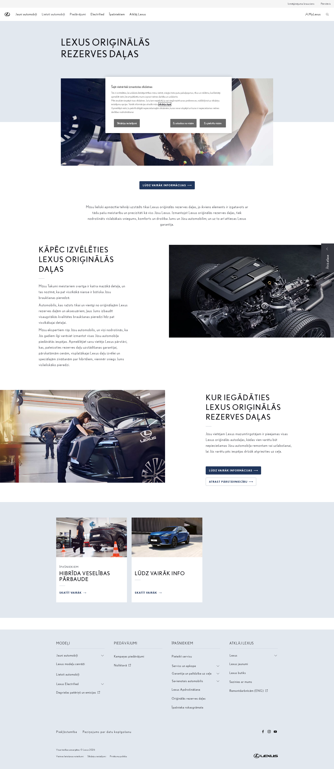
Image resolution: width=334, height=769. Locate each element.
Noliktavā (123, 665)
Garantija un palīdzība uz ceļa (192, 673)
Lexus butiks (237, 673)
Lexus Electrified (67, 684)
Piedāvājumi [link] (78, 14)
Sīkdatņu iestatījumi (96, 756)
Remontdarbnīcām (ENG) (248, 691)
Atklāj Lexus (137, 14)
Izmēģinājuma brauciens (301, 3)
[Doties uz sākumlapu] (7, 14)
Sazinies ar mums (240, 682)
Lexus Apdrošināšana (186, 689)
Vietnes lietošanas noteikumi (70, 756)
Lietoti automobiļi (68, 674)
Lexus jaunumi (238, 664)
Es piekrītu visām (212, 123)
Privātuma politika (118, 756)
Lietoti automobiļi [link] (53, 14)
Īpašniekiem (117, 14)
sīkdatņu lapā (165, 104)
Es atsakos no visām (183, 123)
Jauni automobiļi (67, 655)
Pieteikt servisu (182, 656)
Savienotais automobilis (187, 681)
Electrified (97, 14)
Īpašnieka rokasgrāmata (187, 707)
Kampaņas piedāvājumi (129, 656)
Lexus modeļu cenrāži (70, 664)
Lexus (233, 655)
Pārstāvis (326, 3)
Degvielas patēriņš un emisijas (78, 692)
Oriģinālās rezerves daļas (189, 698)
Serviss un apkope (184, 666)
